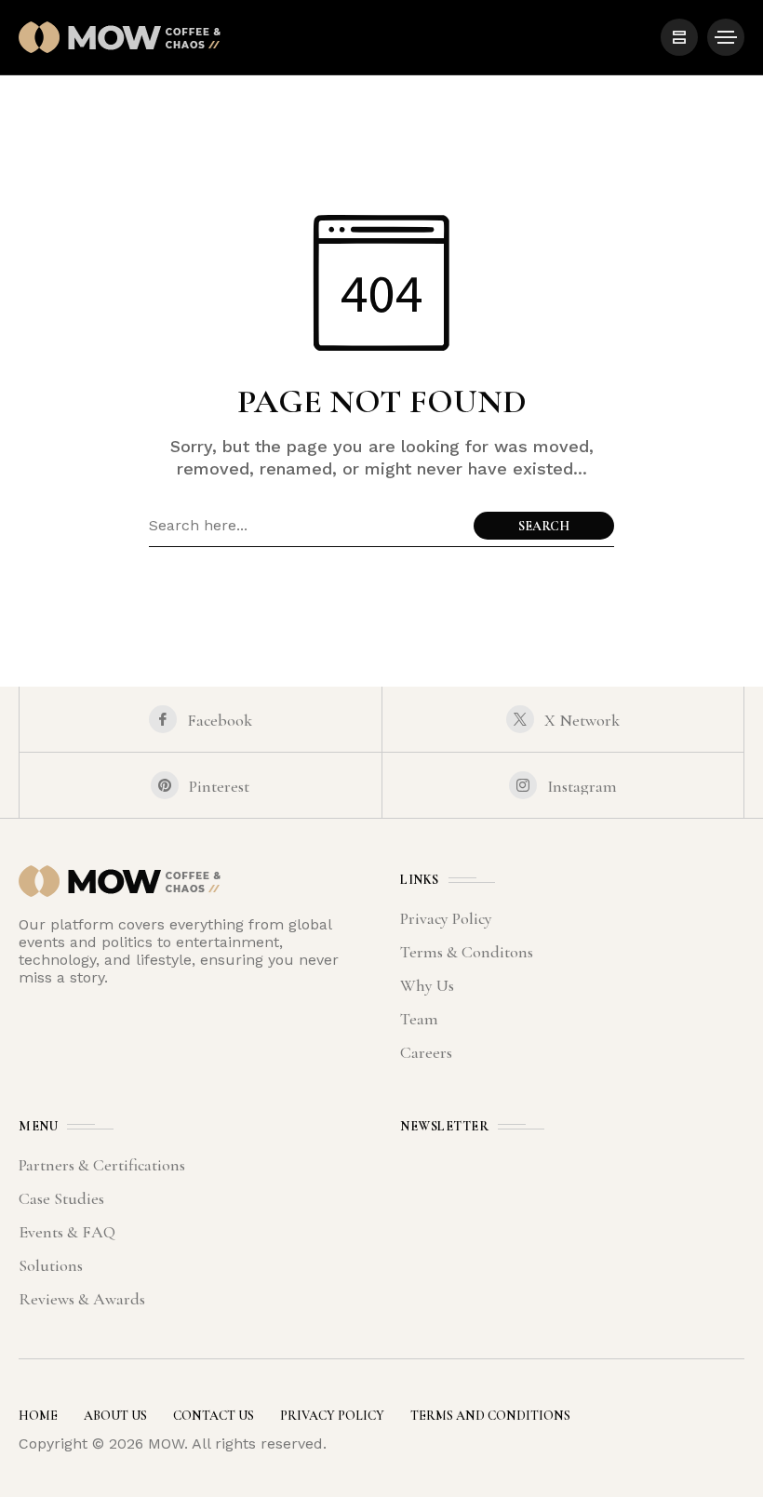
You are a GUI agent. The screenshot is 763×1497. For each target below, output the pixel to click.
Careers (426, 1052)
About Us (115, 1415)
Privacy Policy (446, 918)
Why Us (427, 985)
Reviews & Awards (82, 1299)
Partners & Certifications (102, 1165)
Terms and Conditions (490, 1415)
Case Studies (61, 1198)
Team (419, 1019)
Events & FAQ (67, 1232)
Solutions (51, 1265)
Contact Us (213, 1415)
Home (38, 1415)
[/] (679, 37)
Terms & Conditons (466, 952)
